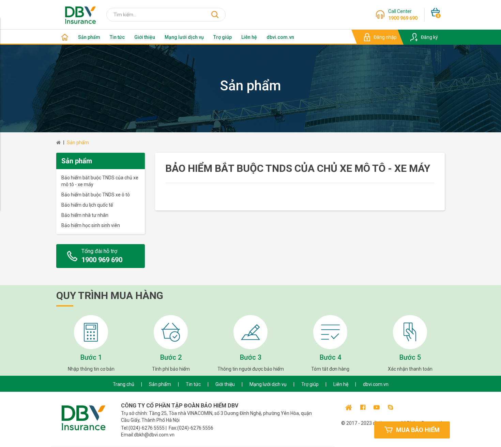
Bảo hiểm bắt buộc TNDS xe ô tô (95, 194)
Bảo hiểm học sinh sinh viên (90, 225)
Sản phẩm (89, 37)
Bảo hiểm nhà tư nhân (84, 215)
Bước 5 (410, 357)
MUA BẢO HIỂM (418, 429)
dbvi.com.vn (280, 37)
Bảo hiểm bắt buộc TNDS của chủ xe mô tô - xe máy (99, 181)
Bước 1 (91, 357)
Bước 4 (330, 357)
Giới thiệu (144, 37)
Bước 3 (250, 357)
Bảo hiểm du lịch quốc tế (87, 205)
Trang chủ (123, 384)
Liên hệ (249, 37)
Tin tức (117, 37)
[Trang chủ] (64, 37)
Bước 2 (171, 357)
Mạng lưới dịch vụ (184, 37)
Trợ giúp (222, 37)
